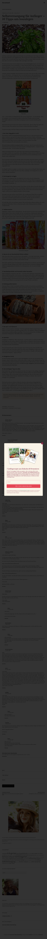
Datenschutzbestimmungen (25, 490)
